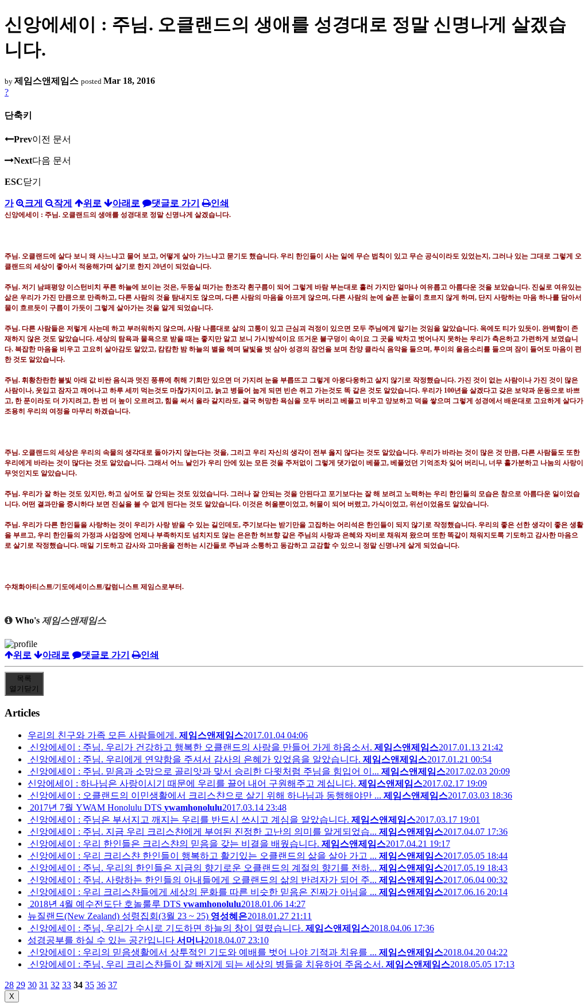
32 (55, 985)
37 (112, 985)
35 (89, 985)
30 (32, 985)
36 (101, 985)
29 (20, 985)
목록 (24, 683)
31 (43, 985)
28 (9, 985)
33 (66, 985)
